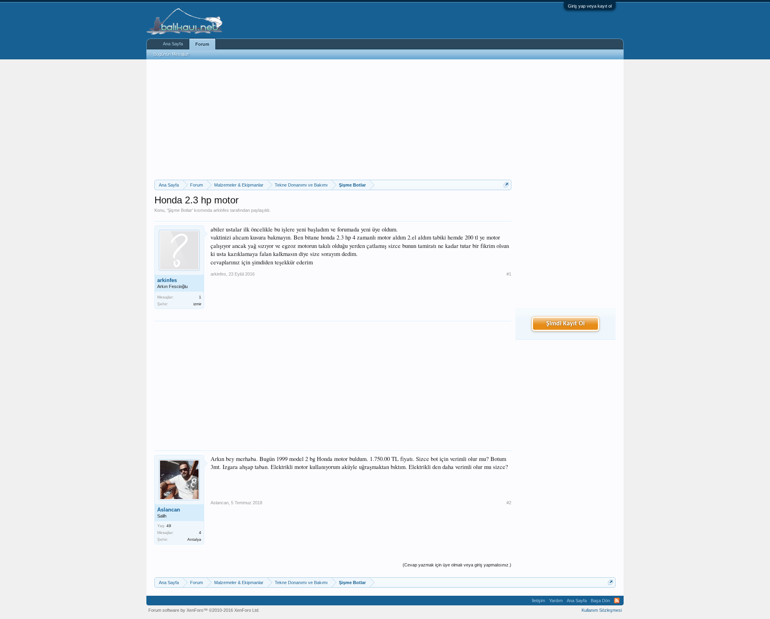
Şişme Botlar (180, 210)
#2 (509, 502)
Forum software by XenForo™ (203, 610)
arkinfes (221, 210)
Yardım (556, 600)
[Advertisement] (332, 119)
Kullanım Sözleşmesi (602, 610)
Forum (202, 44)
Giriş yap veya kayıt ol (590, 6)
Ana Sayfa (173, 43)
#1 (509, 274)
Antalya (194, 539)
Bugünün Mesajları (172, 54)
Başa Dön (600, 600)
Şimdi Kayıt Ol (565, 324)
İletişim (538, 600)
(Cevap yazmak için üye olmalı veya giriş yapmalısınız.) (457, 564)
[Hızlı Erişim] (506, 184)
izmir (197, 304)
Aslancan (168, 510)
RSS (617, 600)
